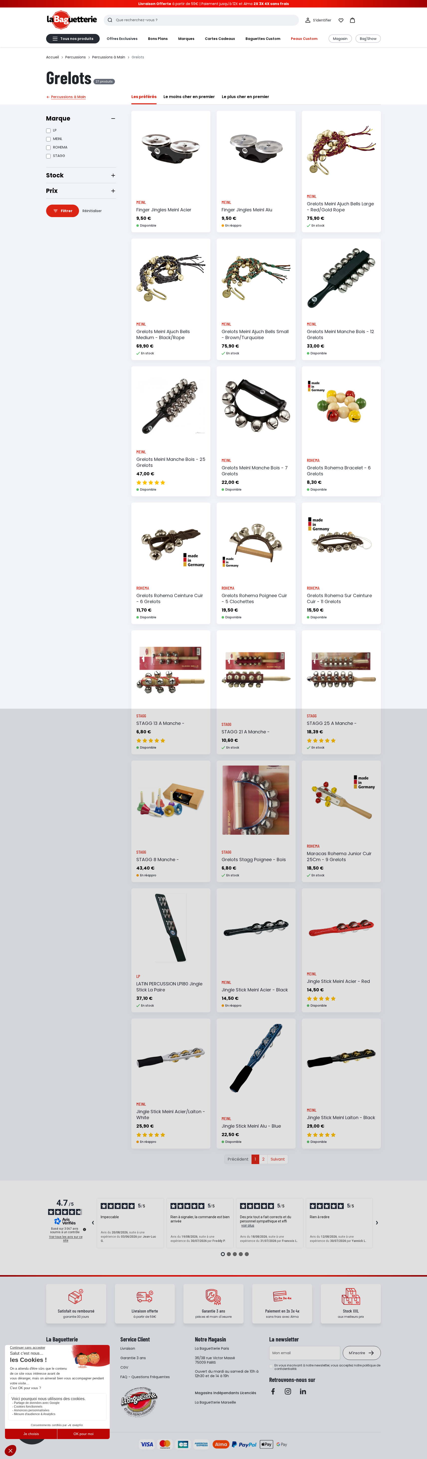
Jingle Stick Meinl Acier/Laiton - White (170, 1114)
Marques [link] (186, 38)
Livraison (127, 1348)
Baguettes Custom (263, 38)
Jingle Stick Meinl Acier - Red (338, 981)
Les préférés (144, 97)
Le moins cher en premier (189, 97)
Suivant (278, 1159)
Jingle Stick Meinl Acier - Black (255, 990)
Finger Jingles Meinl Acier (163, 210)
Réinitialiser (92, 211)
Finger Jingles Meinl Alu (247, 210)
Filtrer (67, 210)
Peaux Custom (304, 38)
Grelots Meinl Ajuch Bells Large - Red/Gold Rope (340, 207)
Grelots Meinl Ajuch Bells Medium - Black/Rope (163, 334)
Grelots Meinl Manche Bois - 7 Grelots (255, 471)
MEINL (57, 138)
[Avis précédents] (92, 1223)
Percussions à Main (108, 57)
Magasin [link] (340, 38)
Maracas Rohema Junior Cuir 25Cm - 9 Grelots (339, 856)
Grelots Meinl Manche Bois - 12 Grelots (340, 334)
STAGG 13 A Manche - (160, 723)
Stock (55, 175)
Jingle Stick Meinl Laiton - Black (341, 1117)
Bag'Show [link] (368, 38)
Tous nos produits (76, 38)
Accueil (52, 57)
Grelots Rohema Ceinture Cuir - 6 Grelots (169, 598)
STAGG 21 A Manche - (246, 732)
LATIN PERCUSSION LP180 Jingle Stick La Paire (169, 987)
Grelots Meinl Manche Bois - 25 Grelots (170, 462)
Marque (58, 118)
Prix (52, 191)
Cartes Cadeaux (220, 38)
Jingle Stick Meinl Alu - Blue (251, 1126)
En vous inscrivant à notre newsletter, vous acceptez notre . (327, 1367)
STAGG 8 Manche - (157, 859)
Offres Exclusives (122, 38)
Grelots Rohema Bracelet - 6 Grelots (339, 471)
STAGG (59, 155)
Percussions (75, 57)
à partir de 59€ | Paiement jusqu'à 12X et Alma (213, 3)
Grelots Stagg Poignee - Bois (254, 859)
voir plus (247, 1225)
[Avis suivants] (376, 1223)
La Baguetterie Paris (212, 1348)
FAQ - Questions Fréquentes (145, 1376)
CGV (124, 1367)
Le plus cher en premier (245, 97)
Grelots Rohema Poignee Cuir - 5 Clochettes (254, 598)
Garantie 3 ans (133, 1357)
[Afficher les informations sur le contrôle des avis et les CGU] (84, 1229)
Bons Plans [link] (158, 38)
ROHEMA (60, 147)
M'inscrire (357, 1352)
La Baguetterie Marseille (215, 1402)
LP (55, 130)
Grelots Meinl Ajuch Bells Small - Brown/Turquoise (255, 334)
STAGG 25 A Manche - (332, 723)
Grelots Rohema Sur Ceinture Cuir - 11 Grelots (339, 598)
